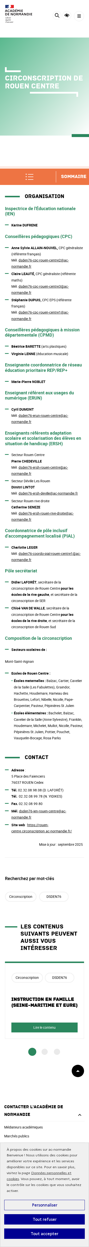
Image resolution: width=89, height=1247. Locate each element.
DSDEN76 (53, 896)
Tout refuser (45, 1219)
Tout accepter (44, 1234)
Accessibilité (67, 15)
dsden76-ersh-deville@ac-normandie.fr (48, 493)
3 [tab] (57, 1052)
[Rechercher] (57, 16)
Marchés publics (16, 1136)
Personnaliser (44, 1205)
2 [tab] (45, 1052)
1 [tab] (32, 1052)
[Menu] (79, 16)
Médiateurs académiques (23, 1127)
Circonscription (20, 896)
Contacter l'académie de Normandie (33, 1110)
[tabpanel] (44, 1000)
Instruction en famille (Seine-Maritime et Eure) (44, 1002)
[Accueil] (18, 14)
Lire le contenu (44, 1027)
